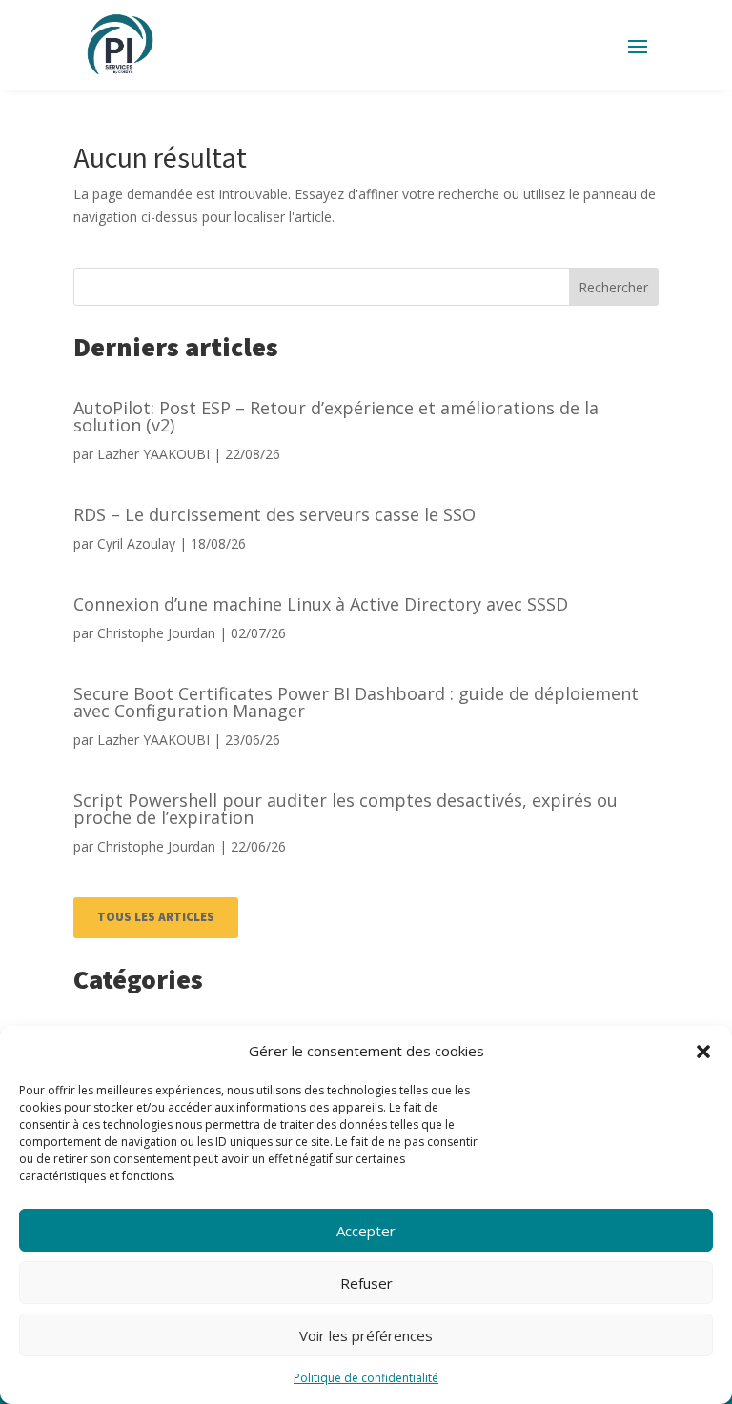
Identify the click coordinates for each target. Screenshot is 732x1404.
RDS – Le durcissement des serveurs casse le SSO (274, 514)
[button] (703, 1051)
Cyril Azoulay (136, 543)
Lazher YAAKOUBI (153, 454)
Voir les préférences (366, 1335)
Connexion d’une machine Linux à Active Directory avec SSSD (320, 603)
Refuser (366, 1283)
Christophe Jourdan (156, 633)
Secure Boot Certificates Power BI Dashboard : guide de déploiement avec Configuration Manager (356, 702)
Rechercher (613, 287)
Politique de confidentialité (366, 1378)
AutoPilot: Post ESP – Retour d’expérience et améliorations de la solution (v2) (336, 416)
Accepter (366, 1230)
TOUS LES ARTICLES (155, 917)
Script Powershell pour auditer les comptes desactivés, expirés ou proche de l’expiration (345, 809)
